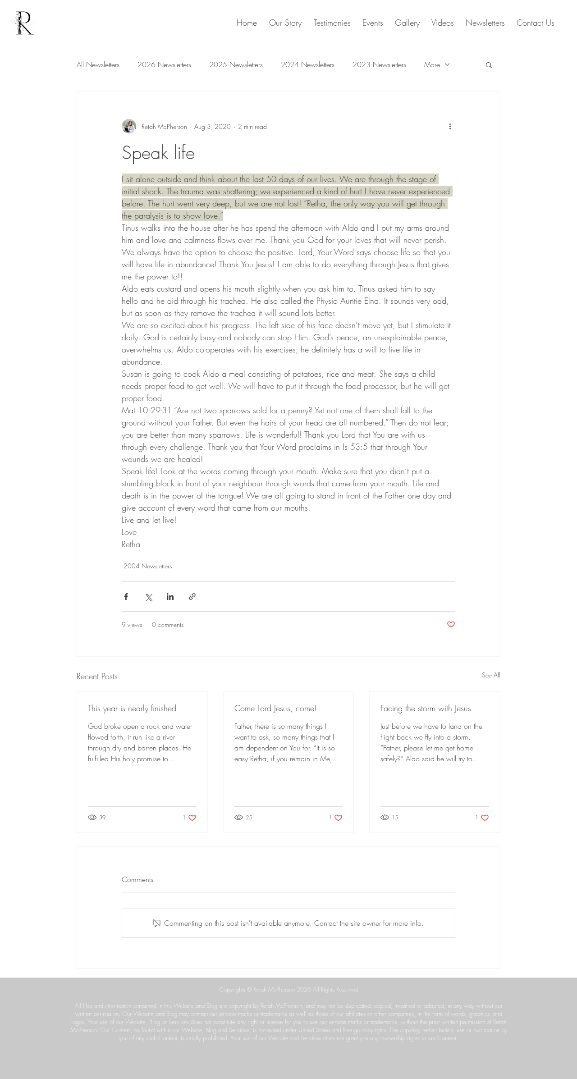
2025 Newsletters (236, 64)
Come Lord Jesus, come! (275, 708)
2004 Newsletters (148, 566)
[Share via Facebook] (126, 596)
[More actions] (449, 126)
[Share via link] (192, 596)
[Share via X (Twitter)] (148, 596)
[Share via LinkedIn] (170, 596)
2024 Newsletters (307, 64)
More (432, 64)
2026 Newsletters (164, 64)
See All (491, 675)
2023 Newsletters (379, 64)
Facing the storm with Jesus (425, 708)
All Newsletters (98, 64)
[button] (489, 64)
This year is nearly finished (132, 708)
